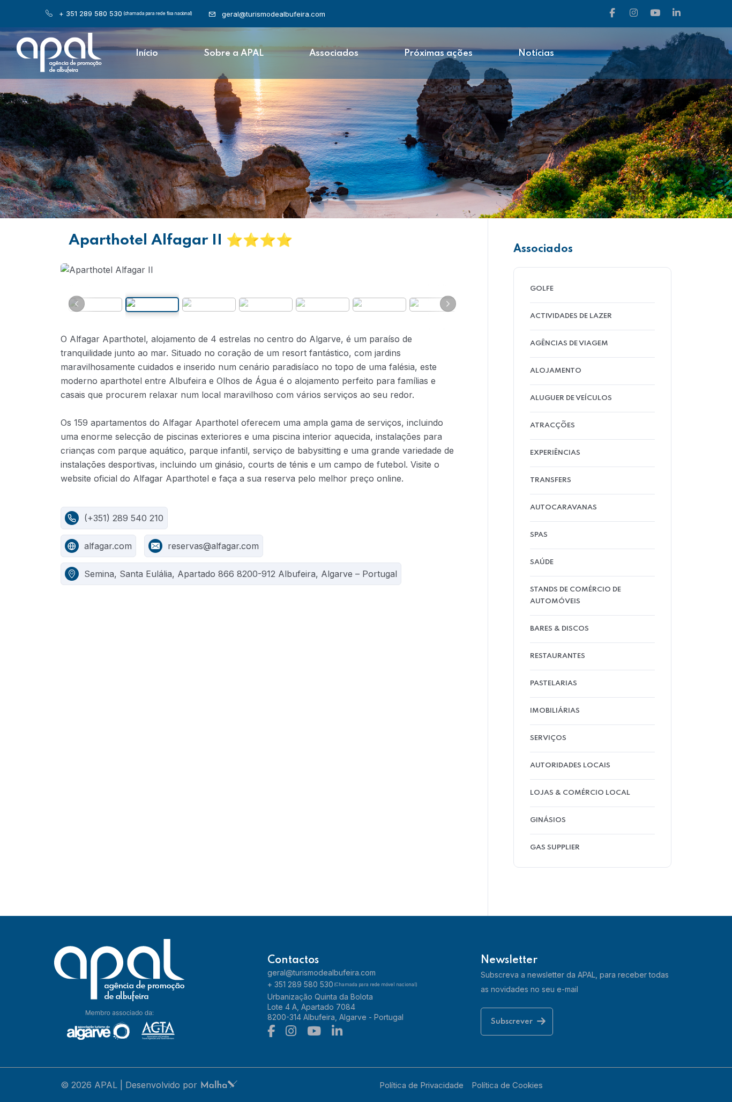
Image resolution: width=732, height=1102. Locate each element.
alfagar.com (108, 546)
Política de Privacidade (421, 1085)
